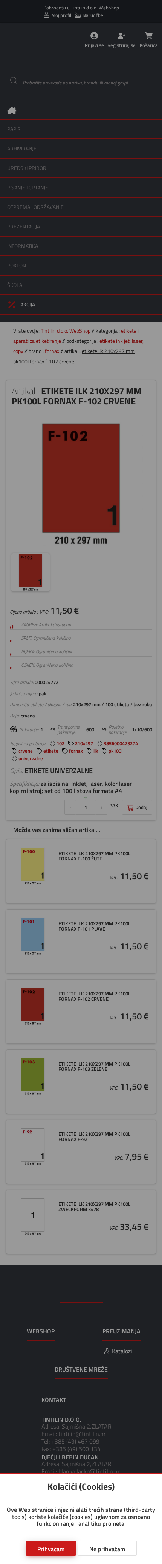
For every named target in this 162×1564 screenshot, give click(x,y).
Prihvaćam (50, 1548)
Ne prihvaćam (107, 1548)
